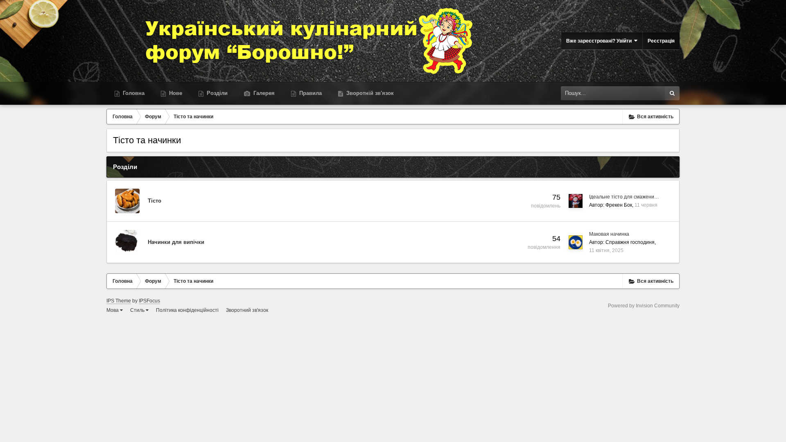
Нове (174, 93)
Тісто (154, 201)
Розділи (216, 93)
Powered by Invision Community (644, 306)
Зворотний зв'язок (247, 310)
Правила (310, 93)
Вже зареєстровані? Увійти (600, 41)
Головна (133, 93)
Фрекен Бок (618, 205)
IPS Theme (118, 301)
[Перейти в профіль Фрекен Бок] (576, 201)
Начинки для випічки (176, 242)
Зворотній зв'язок (369, 93)
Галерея (263, 93)
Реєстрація (661, 41)
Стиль (138, 310)
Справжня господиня (630, 242)
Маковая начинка (609, 234)
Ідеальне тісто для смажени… (624, 197)
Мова (113, 310)
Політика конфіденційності (187, 310)
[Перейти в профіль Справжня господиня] (576, 242)
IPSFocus (149, 301)
